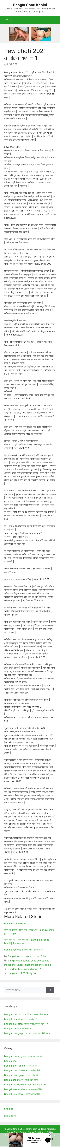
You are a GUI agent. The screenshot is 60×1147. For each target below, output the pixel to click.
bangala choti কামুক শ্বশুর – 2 (18, 1028)
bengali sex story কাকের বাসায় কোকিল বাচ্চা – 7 (26, 1023)
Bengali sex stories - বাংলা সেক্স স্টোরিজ (27, 956)
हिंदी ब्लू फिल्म (10, 1115)
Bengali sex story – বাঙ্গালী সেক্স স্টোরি (22, 1094)
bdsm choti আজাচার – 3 (16, 923)
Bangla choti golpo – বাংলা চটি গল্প (20, 1065)
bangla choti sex (31, 960)
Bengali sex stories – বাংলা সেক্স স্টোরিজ (23, 1089)
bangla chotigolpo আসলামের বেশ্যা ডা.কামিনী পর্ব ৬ (27, 1033)
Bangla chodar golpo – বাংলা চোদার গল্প (23, 1056)
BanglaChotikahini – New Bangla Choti (25, 1084)
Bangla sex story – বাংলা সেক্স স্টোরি (21, 1079)
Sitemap (8, 1108)
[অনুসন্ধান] (50, 990)
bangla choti (15, 960)
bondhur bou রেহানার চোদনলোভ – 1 (24, 969)
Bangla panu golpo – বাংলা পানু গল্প (21, 1075)
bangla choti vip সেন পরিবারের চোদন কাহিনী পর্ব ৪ (26, 1014)
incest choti (24, 964)
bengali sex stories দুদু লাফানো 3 (20, 1019)
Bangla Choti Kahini (30, 5)
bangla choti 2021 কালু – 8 (22, 973)
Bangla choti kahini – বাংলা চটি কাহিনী (22, 1070)
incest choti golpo (41, 964)
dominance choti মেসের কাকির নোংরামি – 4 (24, 949)
